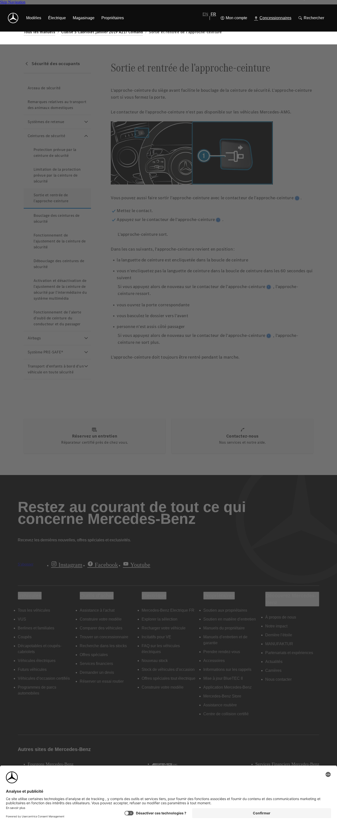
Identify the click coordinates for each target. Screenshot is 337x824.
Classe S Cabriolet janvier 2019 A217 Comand (102, 32)
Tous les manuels (39, 32)
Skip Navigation (12, 2)
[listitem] (34, 18)
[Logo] (13, 18)
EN (205, 14)
